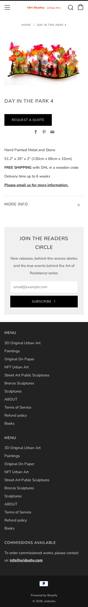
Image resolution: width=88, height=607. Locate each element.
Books (9, 423)
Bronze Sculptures (19, 383)
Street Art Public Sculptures (26, 375)
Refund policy (15, 415)
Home (26, 25)
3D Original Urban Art (22, 343)
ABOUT (10, 399)
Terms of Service (17, 407)
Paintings (12, 351)
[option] (44, 59)
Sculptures (13, 391)
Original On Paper (19, 359)
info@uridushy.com (26, 560)
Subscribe (42, 301)
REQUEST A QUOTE (28, 120)
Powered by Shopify (44, 595)
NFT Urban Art (16, 367)
